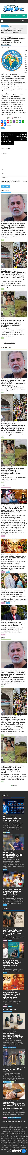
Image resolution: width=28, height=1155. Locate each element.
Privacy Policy (10, 1126)
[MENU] (26, 21)
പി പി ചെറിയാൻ (15, 928)
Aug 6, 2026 (6, 958)
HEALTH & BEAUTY (11, 1047)
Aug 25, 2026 (5, 221)
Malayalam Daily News (9, 343)
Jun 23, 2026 (7, 1100)
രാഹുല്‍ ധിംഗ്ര (14, 1030)
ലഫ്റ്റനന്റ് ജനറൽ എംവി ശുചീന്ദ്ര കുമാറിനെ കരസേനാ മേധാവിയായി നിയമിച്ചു (21, 136)
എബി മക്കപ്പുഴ (13, 554)
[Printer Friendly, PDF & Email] (14, 118)
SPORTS (8, 832)
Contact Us (18, 1126)
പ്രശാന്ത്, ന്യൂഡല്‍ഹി (14, 221)
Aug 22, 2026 (7, 850)
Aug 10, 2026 (7, 928)
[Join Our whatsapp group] (24, 1151)
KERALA (2, 128)
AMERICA (3, 535)
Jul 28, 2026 (6, 1030)
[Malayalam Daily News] (2, 21)
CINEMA (9, 940)
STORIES (7, 603)
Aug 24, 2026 (5, 505)
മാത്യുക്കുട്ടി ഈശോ (14, 505)
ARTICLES (8, 571)
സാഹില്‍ (13, 887)
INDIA (2, 239)
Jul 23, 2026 (6, 990)
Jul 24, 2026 (6, 1065)
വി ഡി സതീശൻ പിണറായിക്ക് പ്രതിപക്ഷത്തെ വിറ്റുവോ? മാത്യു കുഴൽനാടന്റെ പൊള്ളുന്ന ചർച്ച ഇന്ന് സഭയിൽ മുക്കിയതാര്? (7, 138)
